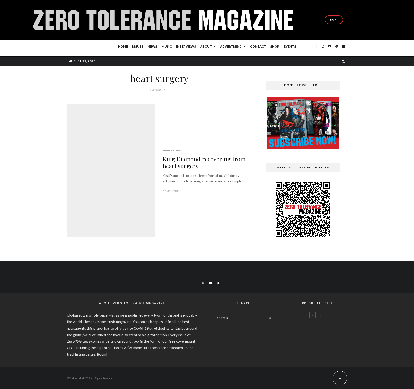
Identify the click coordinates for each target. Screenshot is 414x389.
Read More (171, 191)
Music (166, 46)
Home (123, 46)
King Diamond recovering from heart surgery (204, 162)
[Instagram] (322, 48)
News (152, 46)
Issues (137, 46)
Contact (258, 46)
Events (290, 46)
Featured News (172, 150)
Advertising (231, 46)
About (206, 46)
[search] (270, 318)
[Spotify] (336, 48)
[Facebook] (316, 48)
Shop (274, 46)
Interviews (186, 46)
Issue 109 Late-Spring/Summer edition (325, 328)
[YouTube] (329, 48)
